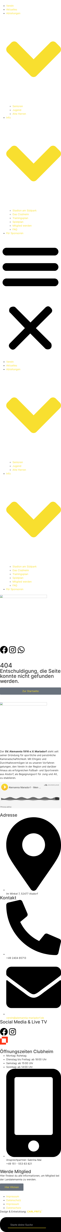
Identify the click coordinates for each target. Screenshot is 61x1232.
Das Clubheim (21, 214)
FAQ (15, 229)
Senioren (18, 106)
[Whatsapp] (21, 650)
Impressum (12, 1196)
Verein (10, 5)
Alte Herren (19, 113)
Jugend (17, 110)
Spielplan (18, 221)
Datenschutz (13, 1200)
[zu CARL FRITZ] (34, 1211)
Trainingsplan (20, 218)
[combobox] (27, 1225)
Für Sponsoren (14, 233)
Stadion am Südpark (25, 210)
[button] (30, 297)
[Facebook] (4, 650)
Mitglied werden (22, 225)
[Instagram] (12, 650)
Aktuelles (11, 9)
